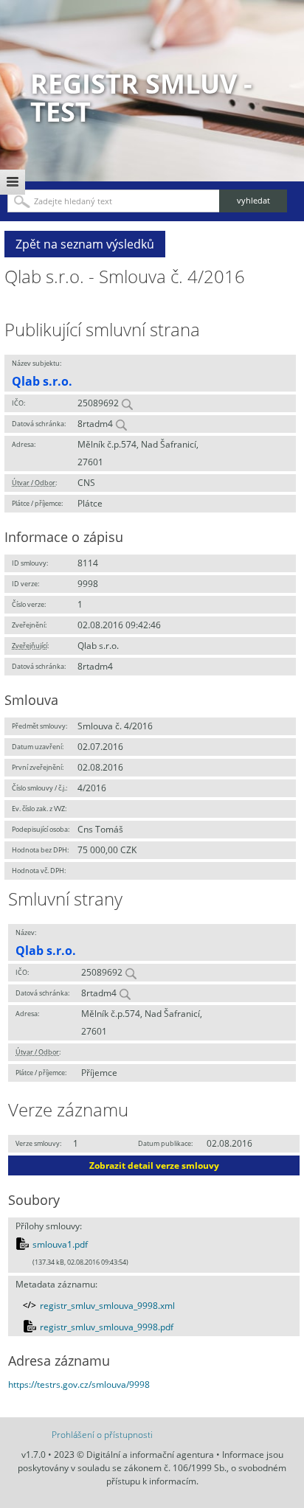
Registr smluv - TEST (141, 98)
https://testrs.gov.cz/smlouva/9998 (79, 1384)
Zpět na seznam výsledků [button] (84, 244)
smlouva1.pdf (60, 1244)
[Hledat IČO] (127, 403)
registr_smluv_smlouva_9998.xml (107, 1305)
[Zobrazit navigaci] (12, 182)
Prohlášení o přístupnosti (102, 1434)
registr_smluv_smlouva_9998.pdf (106, 1326)
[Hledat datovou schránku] (121, 423)
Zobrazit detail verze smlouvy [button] (154, 1165)
